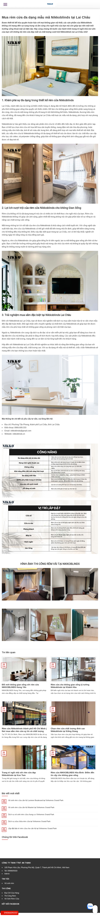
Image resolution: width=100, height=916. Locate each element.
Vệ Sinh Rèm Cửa (11, 899)
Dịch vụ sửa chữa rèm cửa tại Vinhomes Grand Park (29, 821)
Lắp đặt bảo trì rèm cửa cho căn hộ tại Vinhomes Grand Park (32, 828)
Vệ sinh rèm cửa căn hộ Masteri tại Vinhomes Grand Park (31, 807)
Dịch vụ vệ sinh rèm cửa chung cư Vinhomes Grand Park (31, 814)
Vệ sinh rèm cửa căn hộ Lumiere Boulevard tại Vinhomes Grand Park (35, 800)
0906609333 (12, 871)
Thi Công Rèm (10, 896)
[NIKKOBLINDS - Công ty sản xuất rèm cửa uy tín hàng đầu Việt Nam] (50, 4)
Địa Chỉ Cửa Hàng (11, 893)
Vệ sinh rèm (9, 883)
